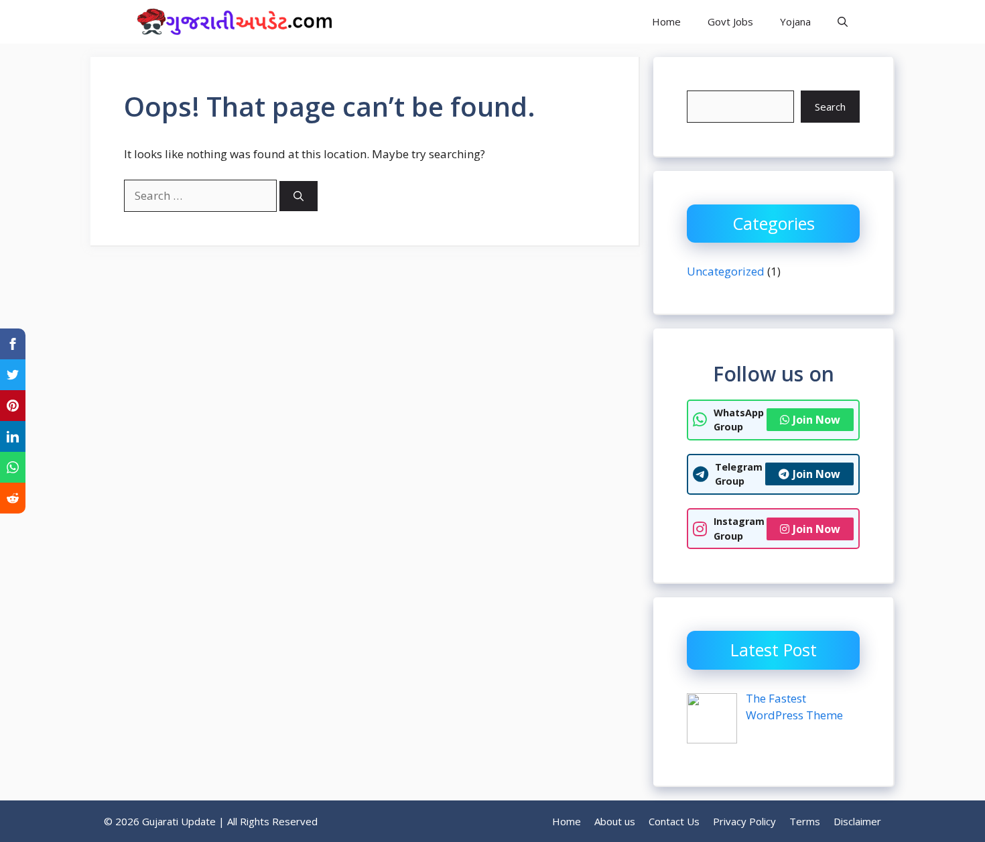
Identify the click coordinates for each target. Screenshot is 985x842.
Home (666, 21)
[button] (842, 22)
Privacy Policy (744, 821)
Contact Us (674, 821)
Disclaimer (857, 821)
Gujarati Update (412, 21)
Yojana (795, 21)
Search (830, 106)
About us (614, 821)
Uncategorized (726, 271)
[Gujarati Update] (231, 22)
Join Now (816, 419)
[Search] (298, 196)
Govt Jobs (730, 21)
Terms (804, 821)
